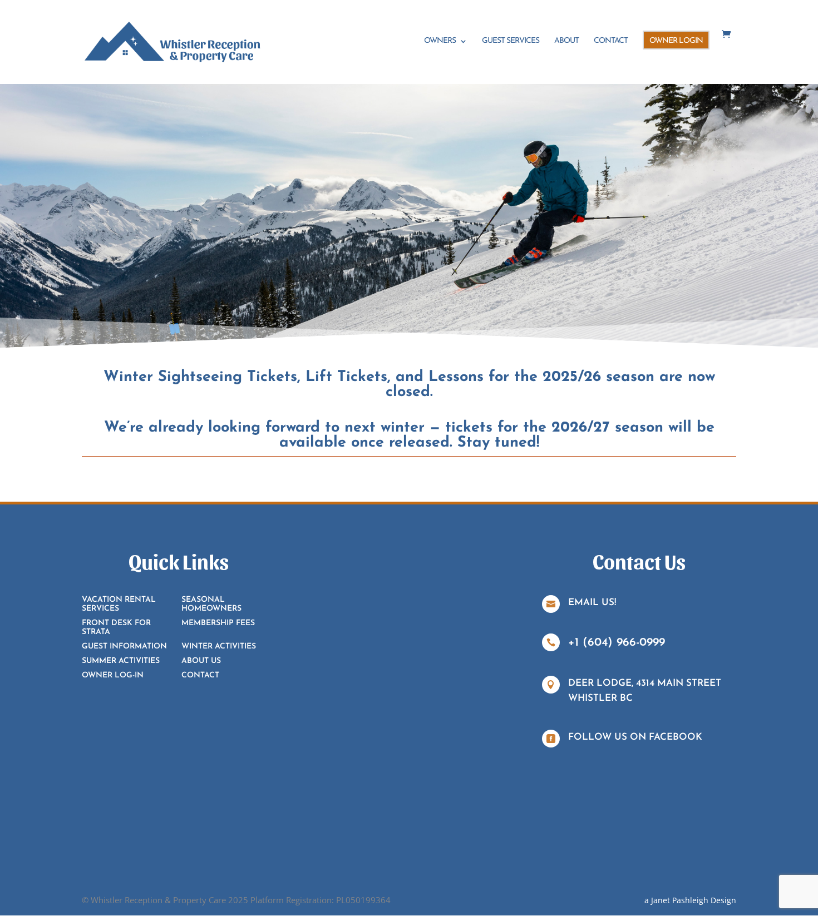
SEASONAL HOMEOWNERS (211, 604)
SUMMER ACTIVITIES (121, 661)
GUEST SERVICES (510, 41)
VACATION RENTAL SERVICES (119, 604)
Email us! (592, 602)
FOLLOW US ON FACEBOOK (635, 737)
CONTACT (611, 41)
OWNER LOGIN (676, 41)
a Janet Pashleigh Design (690, 900)
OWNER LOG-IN (113, 675)
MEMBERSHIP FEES (218, 623)
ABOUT (566, 41)
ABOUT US (201, 661)
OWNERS (440, 41)
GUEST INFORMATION (124, 646)
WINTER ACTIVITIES (218, 646)
